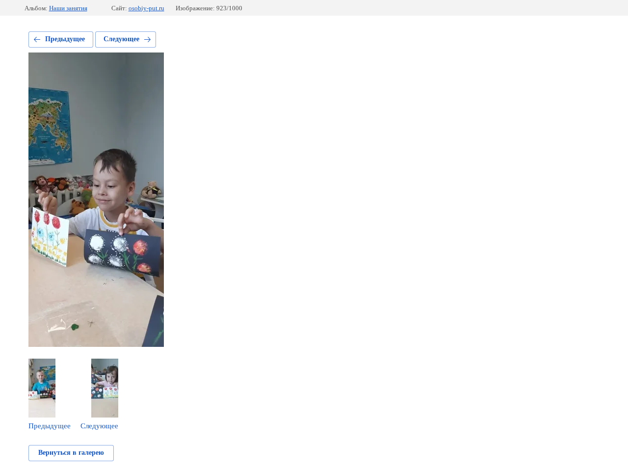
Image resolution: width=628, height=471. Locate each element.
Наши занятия (68, 8)
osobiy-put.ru (146, 8)
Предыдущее (65, 39)
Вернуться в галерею (71, 452)
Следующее (121, 39)
